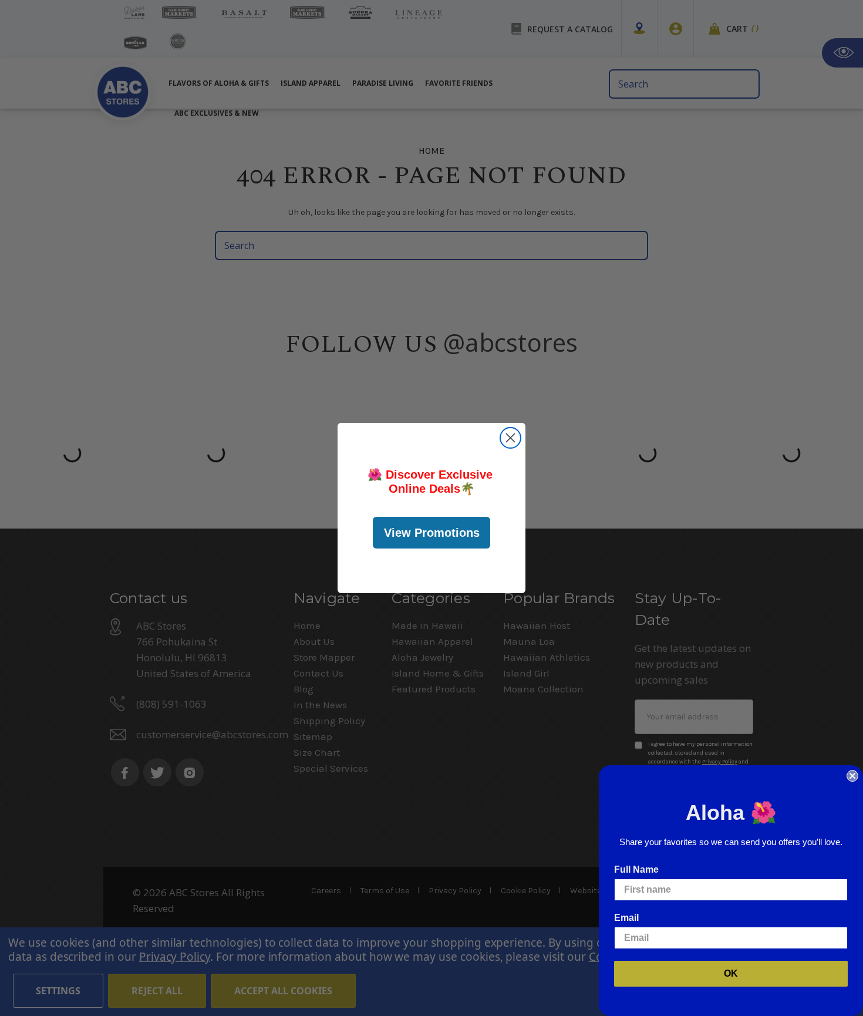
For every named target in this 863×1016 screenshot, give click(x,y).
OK (731, 973)
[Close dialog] (510, 438)
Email (626, 918)
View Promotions (432, 532)
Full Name (636, 869)
